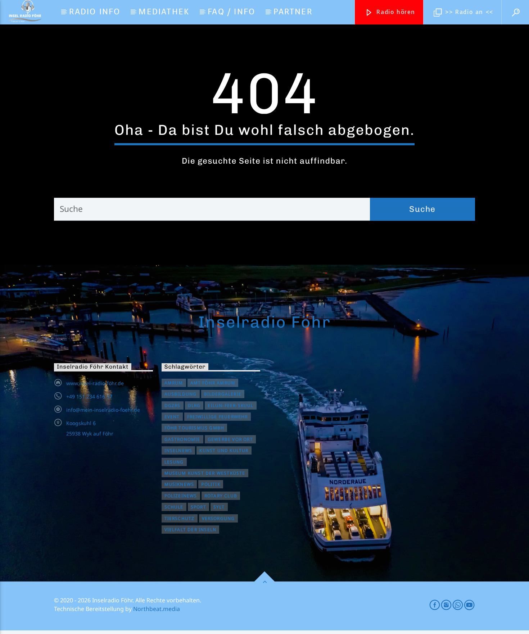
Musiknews (179, 484)
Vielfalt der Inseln (190, 529)
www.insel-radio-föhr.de (95, 383)
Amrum (173, 383)
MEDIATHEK (164, 11)
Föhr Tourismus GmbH (194, 428)
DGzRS (172, 405)
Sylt (219, 507)
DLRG (194, 405)
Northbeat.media (156, 609)
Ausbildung (180, 394)
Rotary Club (220, 496)
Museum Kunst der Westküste (204, 473)
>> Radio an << (468, 12)
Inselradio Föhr (264, 322)
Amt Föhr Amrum (213, 383)
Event (172, 417)
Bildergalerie (223, 394)
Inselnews (178, 450)
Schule (174, 507)
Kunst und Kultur (223, 450)
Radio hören (394, 12)
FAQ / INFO (231, 11)
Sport (198, 507)
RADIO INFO (94, 11)
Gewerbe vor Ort (230, 439)
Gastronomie (182, 439)
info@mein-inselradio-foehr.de (103, 409)
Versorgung (218, 518)
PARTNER (292, 11)
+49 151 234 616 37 (89, 396)
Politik (210, 484)
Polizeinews (180, 496)
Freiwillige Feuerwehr (217, 417)
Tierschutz (179, 518)
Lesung (174, 462)
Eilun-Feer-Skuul (230, 405)
